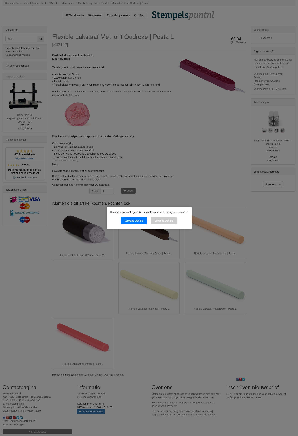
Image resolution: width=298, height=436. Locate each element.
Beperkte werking (164, 220)
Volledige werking (134, 220)
